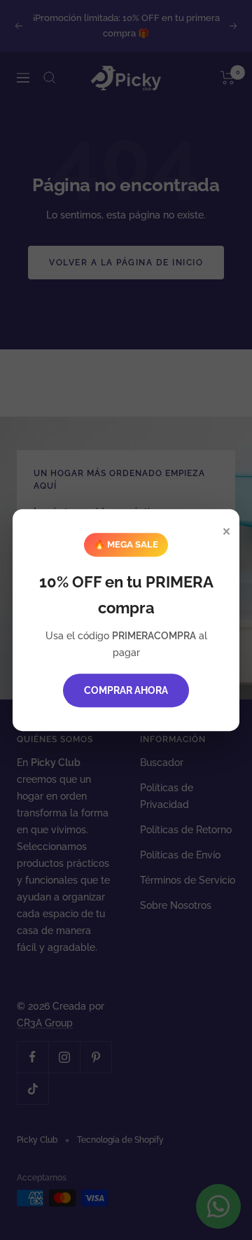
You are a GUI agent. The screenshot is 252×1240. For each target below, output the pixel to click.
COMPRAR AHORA (126, 690)
